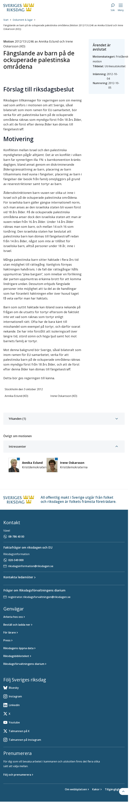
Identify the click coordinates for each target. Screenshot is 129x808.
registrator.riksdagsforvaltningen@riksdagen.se (39, 597)
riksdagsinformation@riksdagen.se (30, 566)
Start (5, 19)
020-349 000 (16, 560)
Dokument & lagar (23, 19)
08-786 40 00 (16, 536)
